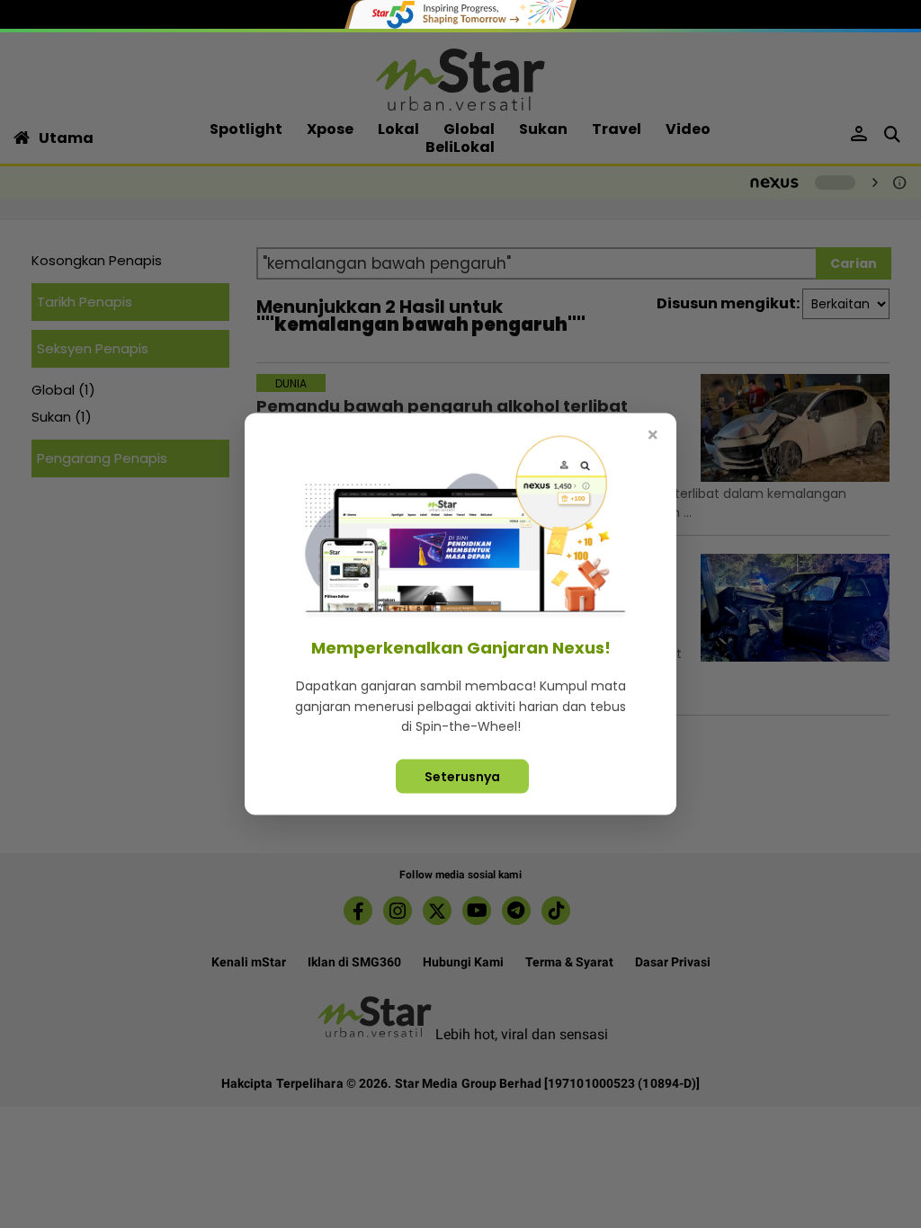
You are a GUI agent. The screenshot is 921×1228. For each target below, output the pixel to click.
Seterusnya (462, 776)
